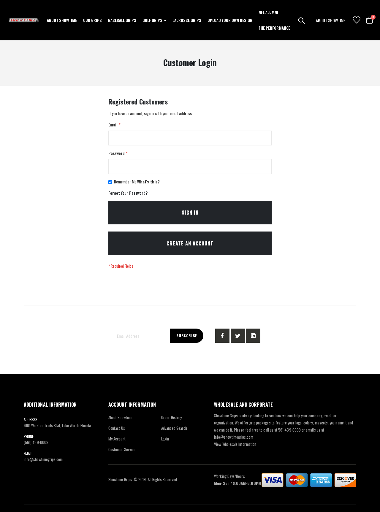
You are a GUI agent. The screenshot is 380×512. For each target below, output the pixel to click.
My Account (117, 439)
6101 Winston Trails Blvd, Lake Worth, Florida (57, 425)
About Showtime (120, 417)
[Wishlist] (356, 20)
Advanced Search (174, 428)
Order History (171, 417)
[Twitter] (238, 336)
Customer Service (121, 449)
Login (165, 439)
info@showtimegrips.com (43, 459)
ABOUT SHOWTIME (330, 20)
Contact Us (116, 428)
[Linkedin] (253, 336)
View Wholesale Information (235, 444)
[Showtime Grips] (24, 20)
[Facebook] (222, 336)
